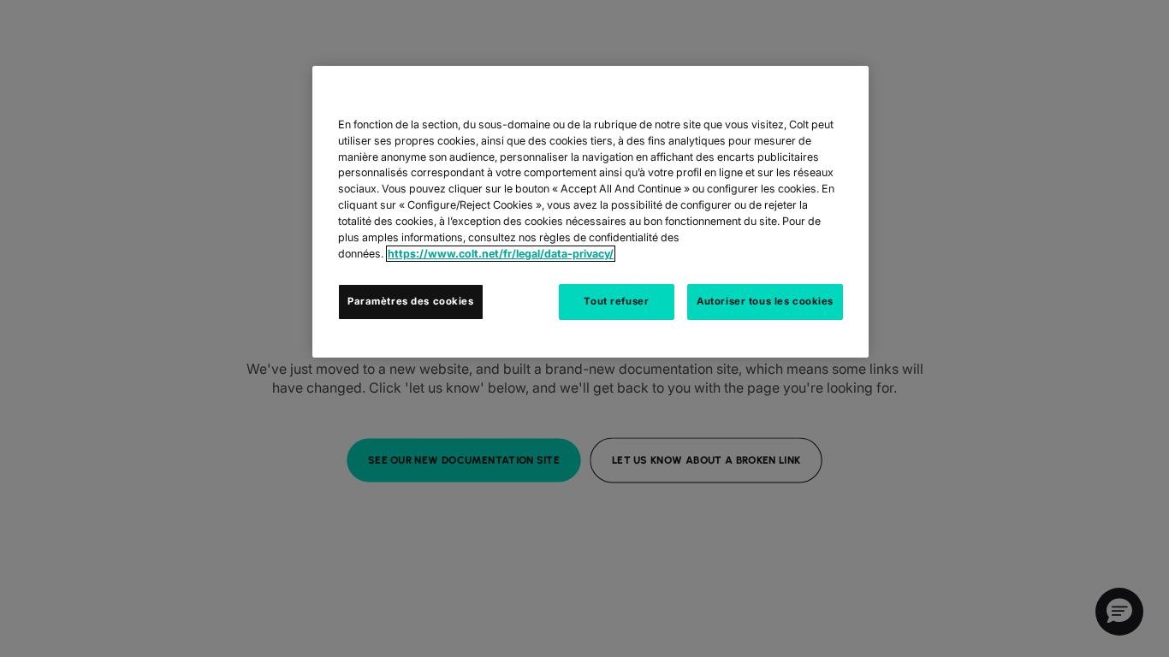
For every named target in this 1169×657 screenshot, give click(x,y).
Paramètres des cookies (410, 301)
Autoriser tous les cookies (765, 301)
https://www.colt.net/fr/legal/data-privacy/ (501, 253)
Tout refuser (616, 301)
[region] (590, 212)
